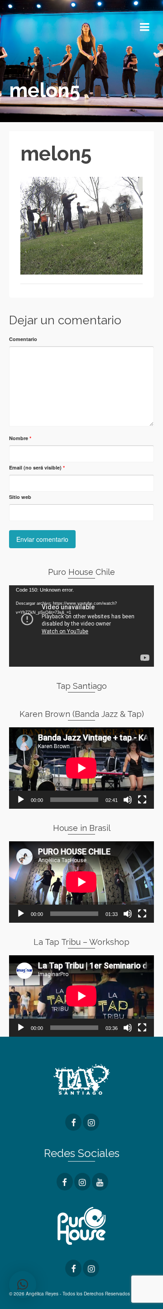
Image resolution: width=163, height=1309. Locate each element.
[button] (22, 1284)
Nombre (20, 438)
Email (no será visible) (37, 467)
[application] (81, 626)
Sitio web (20, 496)
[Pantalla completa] (142, 799)
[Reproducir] (20, 799)
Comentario (23, 339)
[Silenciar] (127, 799)
